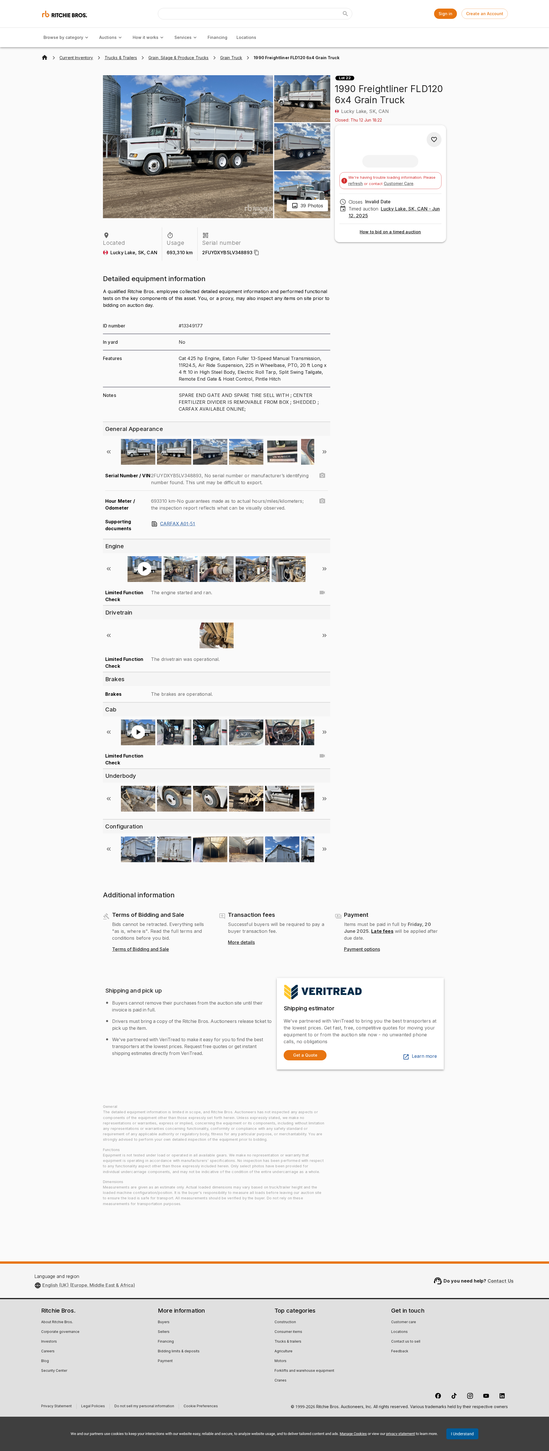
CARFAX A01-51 (177, 523)
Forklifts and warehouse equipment (304, 1371)
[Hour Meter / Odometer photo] (322, 501)
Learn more (424, 1056)
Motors (280, 1361)
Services (183, 37)
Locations (246, 37)
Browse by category (63, 37)
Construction (285, 1322)
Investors (49, 1341)
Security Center (54, 1371)
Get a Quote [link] (305, 1055)
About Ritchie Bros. (57, 1322)
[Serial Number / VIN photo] (322, 475)
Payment (165, 1361)
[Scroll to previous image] (108, 452)
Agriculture (283, 1351)
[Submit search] (345, 13)
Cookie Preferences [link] (201, 1406)
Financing (217, 37)
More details (241, 942)
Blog (45, 1361)
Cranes (280, 1380)
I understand (462, 1434)
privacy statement (400, 1434)
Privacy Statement (56, 1407)
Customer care (403, 1322)
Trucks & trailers (287, 1341)
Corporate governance (60, 1332)
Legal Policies (93, 1407)
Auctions (108, 37)
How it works (145, 37)
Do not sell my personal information (144, 1407)
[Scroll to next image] (324, 452)
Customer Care (398, 183)
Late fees (382, 931)
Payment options (362, 949)
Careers (48, 1351)
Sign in (445, 13)
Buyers (164, 1322)
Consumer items (288, 1332)
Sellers (164, 1332)
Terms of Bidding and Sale (140, 949)
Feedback (399, 1351)
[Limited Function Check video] (322, 592)
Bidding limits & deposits (179, 1351)
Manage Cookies (353, 1434)
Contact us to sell (405, 1341)
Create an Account (484, 13)
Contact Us (501, 1281)
